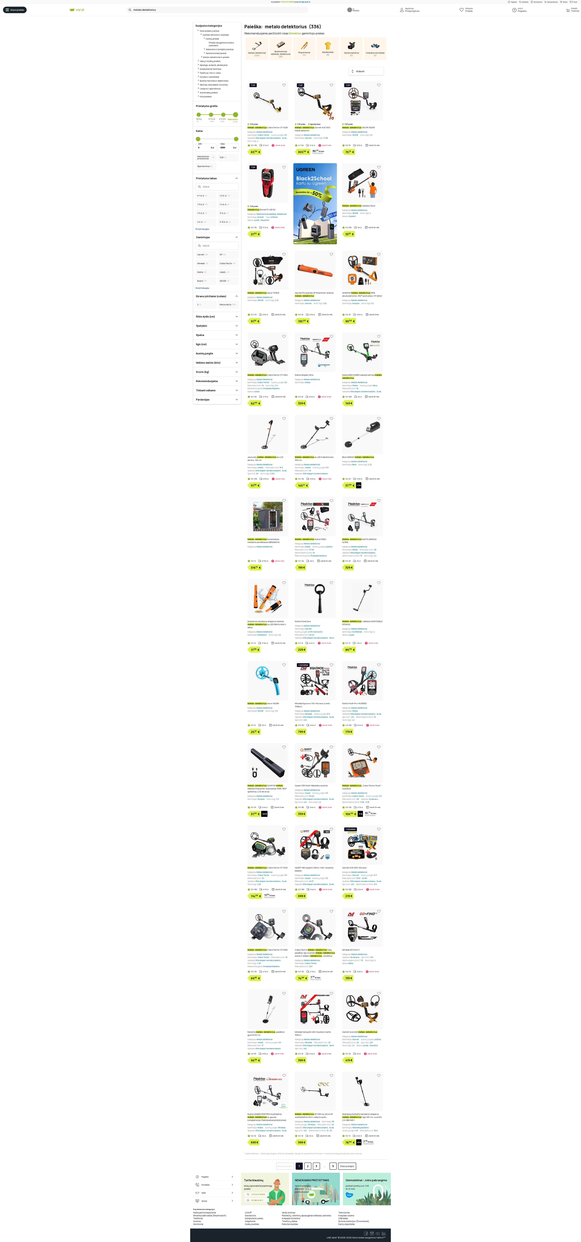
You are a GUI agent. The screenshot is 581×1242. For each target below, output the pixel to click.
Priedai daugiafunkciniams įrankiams (221, 44)
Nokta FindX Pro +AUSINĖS (354, 703)
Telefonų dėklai (289, 1221)
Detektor (295, 33)
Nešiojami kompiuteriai (204, 1212)
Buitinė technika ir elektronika (214, 80)
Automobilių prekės (209, 92)
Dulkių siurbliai (252, 1224)
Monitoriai (198, 1224)
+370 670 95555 (287, 2)
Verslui (565, 2)
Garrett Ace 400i (359, 1032)
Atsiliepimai (538, 2)
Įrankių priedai (212, 38)
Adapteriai (250, 1221)
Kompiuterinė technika (210, 69)
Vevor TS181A (263, 292)
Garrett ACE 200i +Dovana (354, 867)
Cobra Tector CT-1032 (268, 867)
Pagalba (514, 2)
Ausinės (197, 1221)
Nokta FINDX (310, 539)
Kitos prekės (206, 96)
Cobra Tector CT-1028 (268, 127)
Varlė (575, 2)
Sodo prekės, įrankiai (209, 30)
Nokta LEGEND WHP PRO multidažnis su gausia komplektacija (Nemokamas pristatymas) (267, 1117)
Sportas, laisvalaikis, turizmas (214, 84)
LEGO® (248, 1212)
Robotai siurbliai (290, 1224)
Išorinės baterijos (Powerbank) (353, 1221)
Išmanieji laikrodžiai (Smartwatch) (209, 1215)
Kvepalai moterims (291, 1218)
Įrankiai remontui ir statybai (216, 34)
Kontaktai (525, 2)
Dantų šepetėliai (346, 1224)
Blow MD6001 (358, 457)
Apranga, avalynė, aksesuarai (213, 65)
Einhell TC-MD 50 (261, 209)
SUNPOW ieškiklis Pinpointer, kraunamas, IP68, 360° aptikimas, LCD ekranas (267, 788)
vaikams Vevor (358, 205)
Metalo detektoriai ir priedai (216, 57)
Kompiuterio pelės (254, 1218)
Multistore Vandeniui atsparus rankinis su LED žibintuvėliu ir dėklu (267, 624)
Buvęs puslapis (285, 1166)
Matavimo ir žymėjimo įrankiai (219, 49)
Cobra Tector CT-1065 (268, 949)
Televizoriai (344, 1212)
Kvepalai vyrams (346, 1215)
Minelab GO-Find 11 (350, 949)
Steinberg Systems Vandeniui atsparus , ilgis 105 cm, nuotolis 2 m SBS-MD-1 (362, 1117)
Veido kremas (288, 1212)
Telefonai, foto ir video (210, 73)
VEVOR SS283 (358, 127)
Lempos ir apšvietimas (210, 88)
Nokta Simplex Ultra (304, 375)
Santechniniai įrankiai (216, 53)
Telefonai (198, 1218)
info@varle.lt (304, 2)
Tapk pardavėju (552, 2)
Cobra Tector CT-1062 (268, 375)
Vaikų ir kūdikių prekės (210, 61)
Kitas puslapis (347, 1166)
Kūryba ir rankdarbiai (209, 76)
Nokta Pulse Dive (303, 621)
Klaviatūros (250, 1215)
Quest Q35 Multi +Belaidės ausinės (311, 785)
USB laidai (343, 1218)
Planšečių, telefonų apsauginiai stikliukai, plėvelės (306, 1215)
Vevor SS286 (263, 703)
